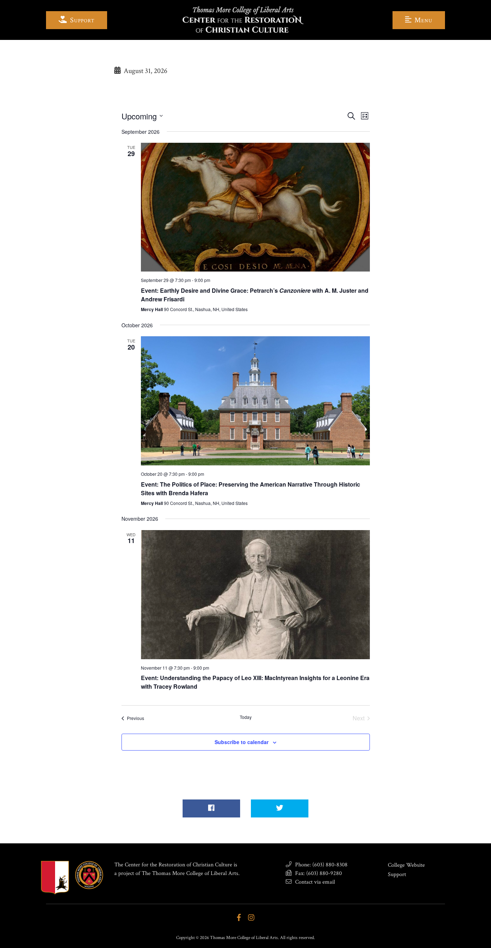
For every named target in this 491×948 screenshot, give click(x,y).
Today (246, 717)
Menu (422, 20)
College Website (406, 865)
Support (81, 20)
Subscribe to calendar (242, 742)
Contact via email (314, 882)
